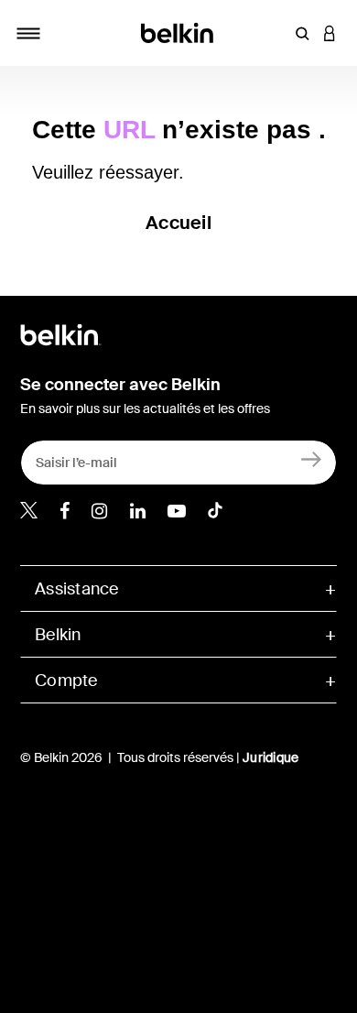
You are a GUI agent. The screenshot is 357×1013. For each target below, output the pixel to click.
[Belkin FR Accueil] (179, 31)
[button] (302, 33)
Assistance (77, 589)
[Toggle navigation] (28, 33)
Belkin (58, 635)
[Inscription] (312, 458)
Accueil (178, 222)
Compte (66, 681)
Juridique (270, 757)
